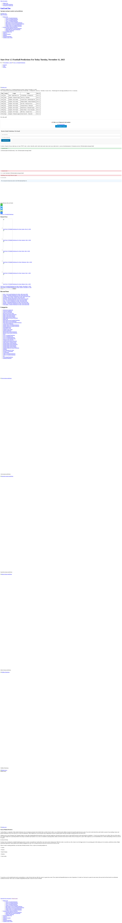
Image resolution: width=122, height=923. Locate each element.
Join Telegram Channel (61, 126)
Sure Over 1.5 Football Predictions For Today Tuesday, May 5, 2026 (17, 273)
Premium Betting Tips (7, 31)
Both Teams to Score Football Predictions (14, 22)
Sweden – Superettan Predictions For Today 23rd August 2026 (15, 302)
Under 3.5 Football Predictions (12, 21)
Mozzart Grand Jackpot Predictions (10, 333)
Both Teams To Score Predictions (9, 321)
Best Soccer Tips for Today (8, 313)
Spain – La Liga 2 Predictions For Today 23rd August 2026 (15, 301)
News (4, 334)
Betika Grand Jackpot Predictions (9, 314)
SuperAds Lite (3, 898)
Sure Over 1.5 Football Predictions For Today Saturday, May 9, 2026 (17, 240)
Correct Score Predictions (8, 323)
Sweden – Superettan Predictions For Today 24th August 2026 (15, 295)
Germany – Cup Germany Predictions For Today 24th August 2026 (16, 296)
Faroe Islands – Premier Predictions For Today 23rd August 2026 (16, 304)
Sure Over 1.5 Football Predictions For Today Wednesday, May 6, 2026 (17, 262)
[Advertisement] (39, 48)
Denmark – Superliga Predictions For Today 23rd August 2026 (15, 298)
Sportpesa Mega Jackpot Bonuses (10, 343)
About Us (5, 33)
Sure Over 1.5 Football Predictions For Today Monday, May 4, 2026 (17, 284)
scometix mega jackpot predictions (10, 341)
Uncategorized (6, 352)
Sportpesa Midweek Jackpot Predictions (14, 28)
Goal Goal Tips (5, 8)
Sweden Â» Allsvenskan (8, 351)
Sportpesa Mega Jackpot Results (9, 345)
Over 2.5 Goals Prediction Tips (9, 338)
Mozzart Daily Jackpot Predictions (10, 331)
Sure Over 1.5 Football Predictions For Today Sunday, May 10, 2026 (17, 229)
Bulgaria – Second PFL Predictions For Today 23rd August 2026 (16, 303)
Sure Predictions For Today (8, 350)
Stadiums (5, 35)
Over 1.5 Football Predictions (11, 20)
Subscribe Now (6, 140)
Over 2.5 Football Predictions (11, 18)
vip (3, 356)
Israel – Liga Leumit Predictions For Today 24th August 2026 (15, 294)
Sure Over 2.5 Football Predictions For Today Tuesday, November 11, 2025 (16, 286)
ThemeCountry (15, 898)
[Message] (61, 211)
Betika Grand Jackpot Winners (9, 316)
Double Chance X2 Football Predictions (14, 26)
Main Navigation (4, 1)
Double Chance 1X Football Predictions (14, 24)
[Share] (61, 213)
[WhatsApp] (61, 205)
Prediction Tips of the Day (8, 339)
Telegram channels (7, 34)
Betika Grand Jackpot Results (9, 315)
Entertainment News (7, 327)
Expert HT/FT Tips (7, 328)
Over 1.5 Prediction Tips (8, 336)
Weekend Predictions (7, 36)
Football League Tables (7, 37)
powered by (9, 898)
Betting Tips (5, 3)
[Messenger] (61, 209)
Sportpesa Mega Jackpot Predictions (10, 27)
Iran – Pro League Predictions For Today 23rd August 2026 (15, 299)
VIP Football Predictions (8, 4)
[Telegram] (61, 207)
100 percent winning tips (8, 5)
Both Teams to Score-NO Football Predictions (15, 23)
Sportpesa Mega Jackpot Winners (9, 346)
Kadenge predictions (10, 30)
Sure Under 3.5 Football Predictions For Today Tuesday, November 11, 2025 (16, 287)
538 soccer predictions (7, 311)
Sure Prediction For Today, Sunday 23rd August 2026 (14, 297)
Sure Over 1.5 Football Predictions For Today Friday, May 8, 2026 (16, 251)
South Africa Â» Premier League (9, 342)
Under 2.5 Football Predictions (12, 19)
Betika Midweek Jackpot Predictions (13, 29)
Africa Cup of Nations (7, 312)
